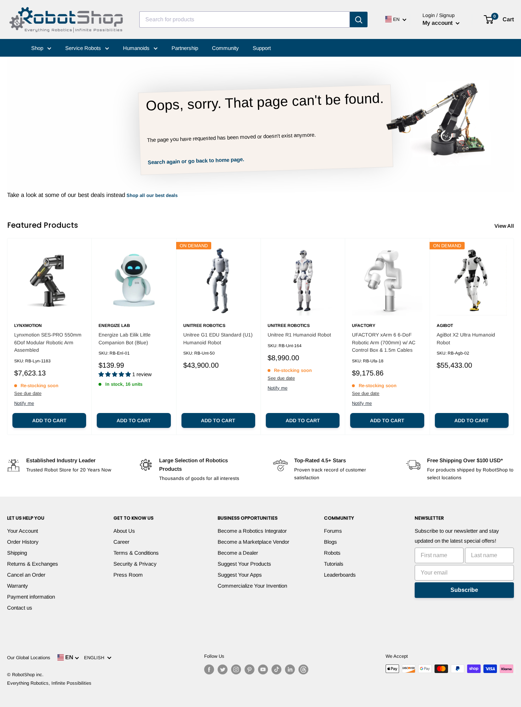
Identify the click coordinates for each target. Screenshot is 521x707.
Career (121, 542)
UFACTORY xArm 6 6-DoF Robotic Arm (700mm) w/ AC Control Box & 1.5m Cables (383, 342)
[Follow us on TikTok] (276, 669)
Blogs (330, 542)
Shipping (17, 553)
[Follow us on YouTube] (263, 669)
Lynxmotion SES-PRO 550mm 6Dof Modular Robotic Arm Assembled (48, 342)
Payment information (31, 597)
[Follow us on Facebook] (209, 669)
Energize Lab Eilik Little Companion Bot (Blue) (125, 338)
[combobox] (244, 19)
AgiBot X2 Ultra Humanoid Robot (466, 338)
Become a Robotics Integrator (252, 531)
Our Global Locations (28, 657)
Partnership (185, 48)
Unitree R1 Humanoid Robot (299, 335)
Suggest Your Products (244, 564)
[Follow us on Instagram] (236, 669)
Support (262, 48)
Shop (38, 48)
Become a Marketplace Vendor (253, 542)
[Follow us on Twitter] (223, 669)
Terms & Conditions (136, 553)
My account (438, 23)
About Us (124, 531)
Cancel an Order (26, 575)
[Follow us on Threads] (303, 669)
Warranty (17, 586)
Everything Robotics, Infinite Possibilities (49, 683)
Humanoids (137, 48)
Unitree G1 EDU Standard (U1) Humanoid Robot (218, 338)
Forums (333, 531)
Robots (332, 553)
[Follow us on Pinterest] (249, 669)
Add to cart (49, 420)
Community (225, 48)
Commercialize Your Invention (252, 586)
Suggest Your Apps (240, 575)
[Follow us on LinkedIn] (290, 669)
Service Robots (83, 48)
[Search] (359, 19)
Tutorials (333, 564)
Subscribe (464, 590)
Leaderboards (340, 575)
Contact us (19, 608)
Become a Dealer (238, 553)
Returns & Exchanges (32, 564)
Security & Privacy (135, 564)
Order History (23, 542)
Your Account (22, 531)
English (95, 657)
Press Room (128, 575)
